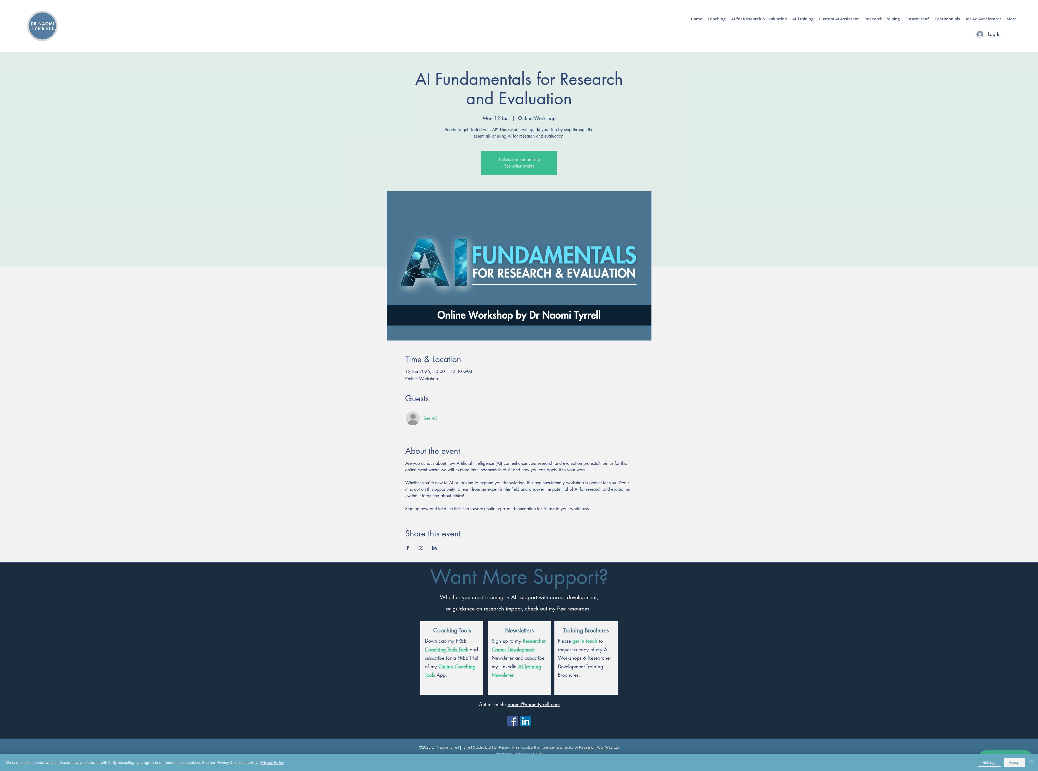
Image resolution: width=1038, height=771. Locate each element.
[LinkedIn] (525, 721)
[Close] (1031, 762)
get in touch (585, 641)
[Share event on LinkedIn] (434, 548)
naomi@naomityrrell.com (534, 704)
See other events (519, 166)
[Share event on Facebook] (407, 548)
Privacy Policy (272, 762)
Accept (1014, 762)
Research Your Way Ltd (599, 747)
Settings (989, 762)
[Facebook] (512, 721)
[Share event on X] (421, 548)
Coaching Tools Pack (446, 649)
